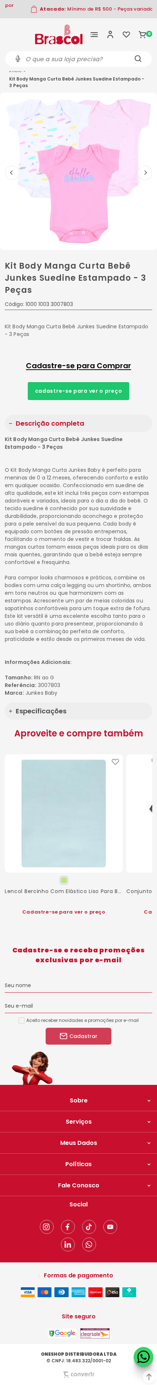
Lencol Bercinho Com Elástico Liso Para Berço (64, 891)
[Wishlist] (126, 34)
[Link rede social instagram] (47, 1227)
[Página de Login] (110, 34)
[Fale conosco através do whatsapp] (143, 1357)
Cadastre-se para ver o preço (78, 391)
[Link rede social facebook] (68, 1227)
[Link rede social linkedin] (68, 1244)
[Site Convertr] (78, 1374)
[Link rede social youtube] (110, 1227)
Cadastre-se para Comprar (78, 366)
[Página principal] (59, 34)
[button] (149, 1377)
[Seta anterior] (12, 172)
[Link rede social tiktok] (89, 1227)
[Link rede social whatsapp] (89, 1244)
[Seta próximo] (145, 172)
